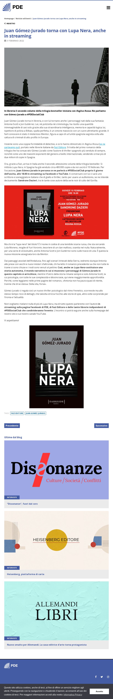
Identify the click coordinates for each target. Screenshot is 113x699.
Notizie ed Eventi (23, 18)
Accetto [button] (99, 691)
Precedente (12, 425)
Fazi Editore (60, 147)
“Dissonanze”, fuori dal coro (22, 503)
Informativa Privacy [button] (73, 694)
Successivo (101, 425)
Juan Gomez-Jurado (35, 413)
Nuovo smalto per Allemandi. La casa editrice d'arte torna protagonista (47, 644)
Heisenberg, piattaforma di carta (25, 574)
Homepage (9, 18)
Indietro (10, 23)
